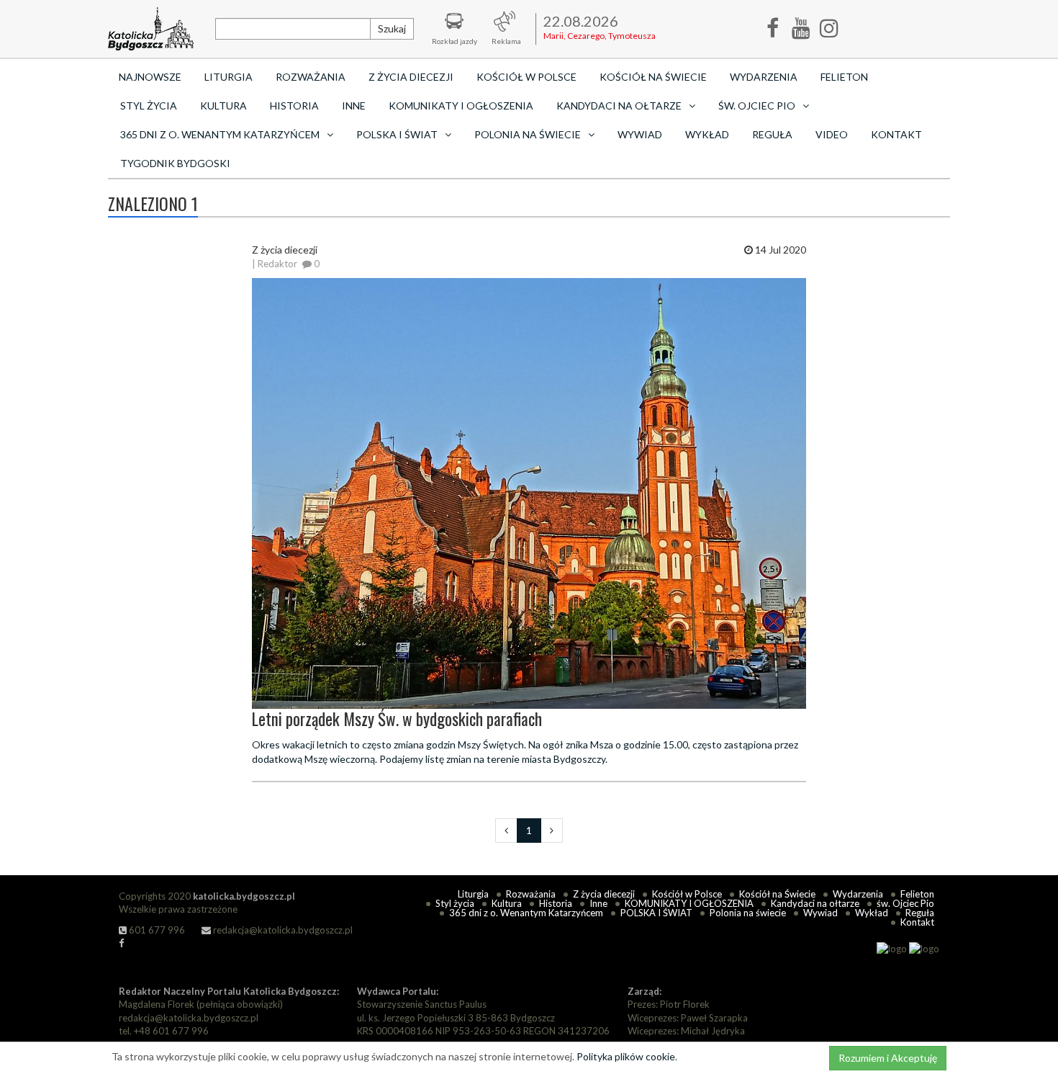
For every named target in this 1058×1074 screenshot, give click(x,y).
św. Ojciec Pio (905, 903)
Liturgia (228, 77)
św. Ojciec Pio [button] (756, 105)
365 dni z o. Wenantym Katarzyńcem (526, 912)
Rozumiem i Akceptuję (887, 1058)
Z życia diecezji (411, 77)
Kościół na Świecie (653, 77)
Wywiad (640, 134)
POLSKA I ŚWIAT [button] (397, 134)
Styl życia (148, 105)
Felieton (844, 77)
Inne (354, 105)
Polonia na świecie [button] (527, 134)
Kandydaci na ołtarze (815, 903)
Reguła (772, 134)
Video (831, 134)
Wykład (707, 134)
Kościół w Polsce (526, 77)
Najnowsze (150, 77)
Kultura (223, 105)
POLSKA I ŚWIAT (656, 912)
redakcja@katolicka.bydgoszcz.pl (282, 930)
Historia (294, 105)
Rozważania (310, 77)
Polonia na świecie (748, 912)
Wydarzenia (763, 77)
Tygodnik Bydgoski (175, 163)
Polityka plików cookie (626, 1056)
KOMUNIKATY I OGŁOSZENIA (461, 105)
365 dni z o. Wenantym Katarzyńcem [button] (220, 134)
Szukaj (392, 28)
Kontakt (896, 134)
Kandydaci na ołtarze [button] (619, 105)
